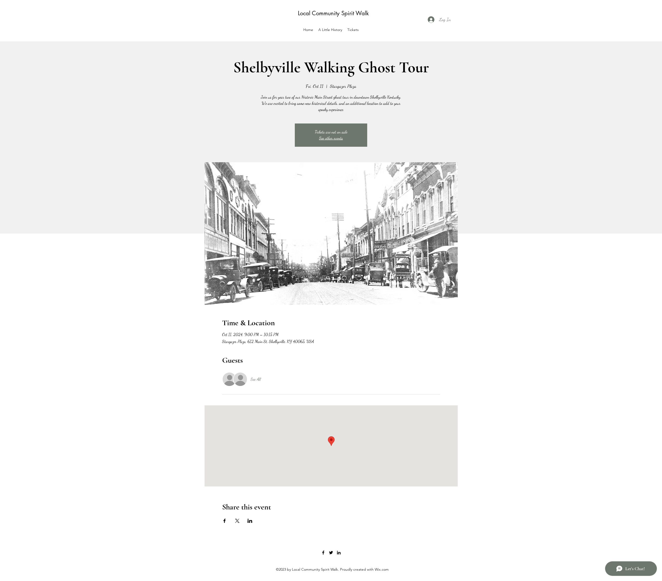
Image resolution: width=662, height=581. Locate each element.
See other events (331, 138)
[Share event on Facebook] (224, 521)
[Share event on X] (237, 521)
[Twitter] (331, 552)
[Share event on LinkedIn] (249, 521)
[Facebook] (323, 552)
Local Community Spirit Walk (333, 13)
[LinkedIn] (338, 552)
